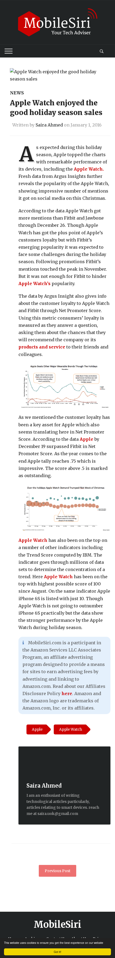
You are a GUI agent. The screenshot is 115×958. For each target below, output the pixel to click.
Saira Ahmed (49, 125)
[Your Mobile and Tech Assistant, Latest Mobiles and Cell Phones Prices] (57, 22)
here (67, 693)
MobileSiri (57, 924)
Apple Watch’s (34, 283)
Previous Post (57, 870)
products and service (41, 347)
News (17, 92)
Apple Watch (33, 540)
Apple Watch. (88, 169)
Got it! (57, 952)
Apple (86, 439)
